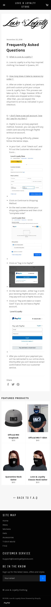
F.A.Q (5, 546)
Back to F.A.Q (27, 498)
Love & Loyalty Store (25, 5)
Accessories (8, 537)
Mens (5, 525)
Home (5, 520)
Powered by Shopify (33, 598)
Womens (7, 529)
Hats (5, 533)
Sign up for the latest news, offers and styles (23, 572)
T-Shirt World (9, 541)
